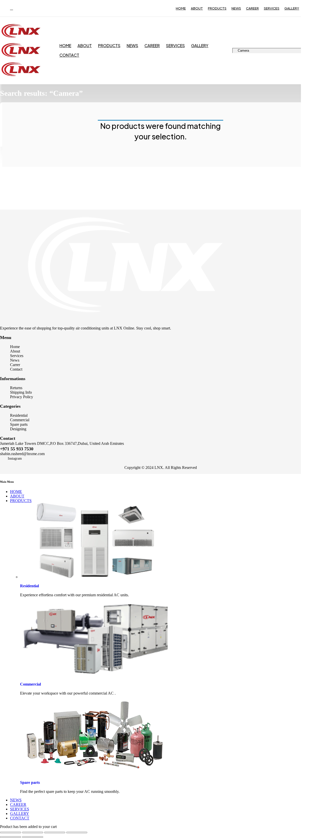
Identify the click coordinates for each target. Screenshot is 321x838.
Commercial (30, 684)
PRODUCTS (217, 8)
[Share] (54, 832)
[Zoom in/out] (10, 832)
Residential (29, 586)
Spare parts (30, 782)
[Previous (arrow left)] (10, 837)
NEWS (236, 8)
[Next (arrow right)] (32, 837)
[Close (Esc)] (76, 832)
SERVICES (271, 8)
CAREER (252, 8)
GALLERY (291, 8)
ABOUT (197, 8)
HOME (181, 8)
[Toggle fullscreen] (32, 832)
